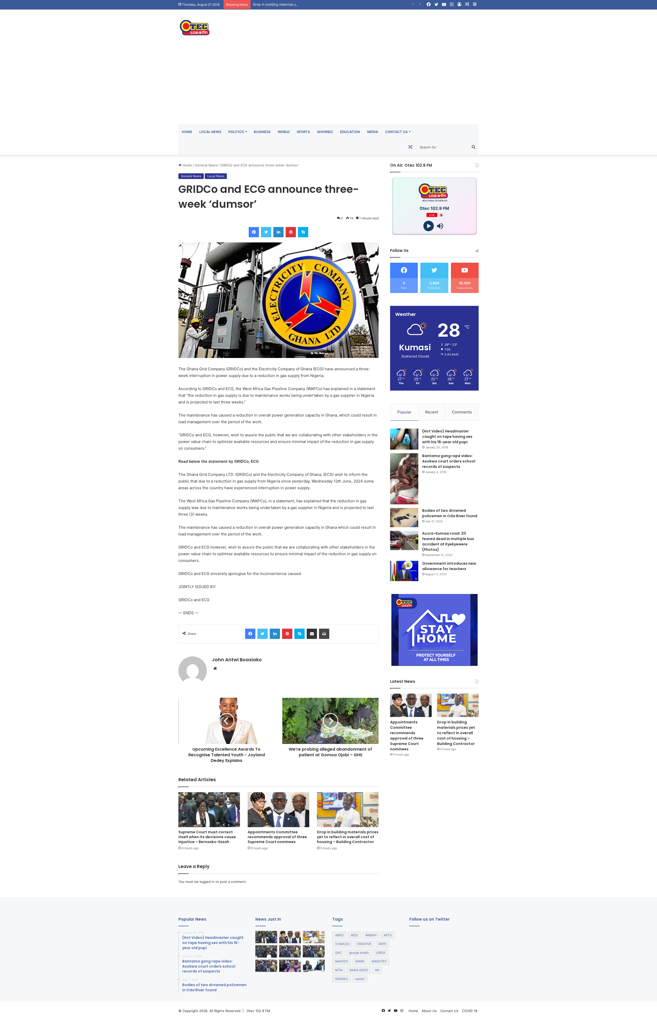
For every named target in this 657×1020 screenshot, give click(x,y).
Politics (236, 132)
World (283, 132)
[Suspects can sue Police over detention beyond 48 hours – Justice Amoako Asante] (266, 966)
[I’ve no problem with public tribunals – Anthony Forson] (266, 951)
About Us (429, 1011)
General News (206, 165)
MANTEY (341, 961)
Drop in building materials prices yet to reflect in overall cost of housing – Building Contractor (328, 4)
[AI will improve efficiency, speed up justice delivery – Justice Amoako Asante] (314, 951)
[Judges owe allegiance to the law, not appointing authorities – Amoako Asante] (290, 951)
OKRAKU (341, 979)
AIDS (354, 935)
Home (187, 132)
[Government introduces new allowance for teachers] (404, 571)
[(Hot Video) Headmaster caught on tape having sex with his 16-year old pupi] (404, 439)
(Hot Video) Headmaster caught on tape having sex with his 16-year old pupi (447, 437)
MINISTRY (379, 961)
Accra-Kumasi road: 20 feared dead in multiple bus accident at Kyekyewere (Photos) (448, 541)
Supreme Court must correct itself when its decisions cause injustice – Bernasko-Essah (207, 836)
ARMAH (370, 935)
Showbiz (325, 132)
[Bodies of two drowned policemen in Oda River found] (404, 517)
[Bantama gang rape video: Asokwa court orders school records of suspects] (404, 478)
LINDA (380, 953)
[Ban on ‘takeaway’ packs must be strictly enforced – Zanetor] (290, 966)
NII (377, 970)
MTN (338, 970)
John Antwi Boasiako (237, 659)
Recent (431, 412)
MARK (359, 961)
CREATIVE (364, 944)
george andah (359, 953)
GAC (338, 953)
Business (262, 132)
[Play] (428, 226)
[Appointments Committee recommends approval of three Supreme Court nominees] (278, 809)
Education (350, 132)
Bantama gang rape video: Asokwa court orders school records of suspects (448, 461)
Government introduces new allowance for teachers (449, 566)
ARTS (388, 935)
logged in (207, 882)
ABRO (339, 935)
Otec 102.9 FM (258, 1011)
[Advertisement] (328, 85)
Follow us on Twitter (429, 919)
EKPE (382, 944)
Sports (303, 132)
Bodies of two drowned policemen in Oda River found (449, 513)
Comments (462, 412)
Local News (210, 132)
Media (372, 132)
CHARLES (342, 944)
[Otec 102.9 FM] (225, 27)
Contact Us (396, 132)
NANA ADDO (359, 970)
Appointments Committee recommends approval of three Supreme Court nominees (277, 836)
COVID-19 (469, 1011)
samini (359, 979)
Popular (404, 412)
